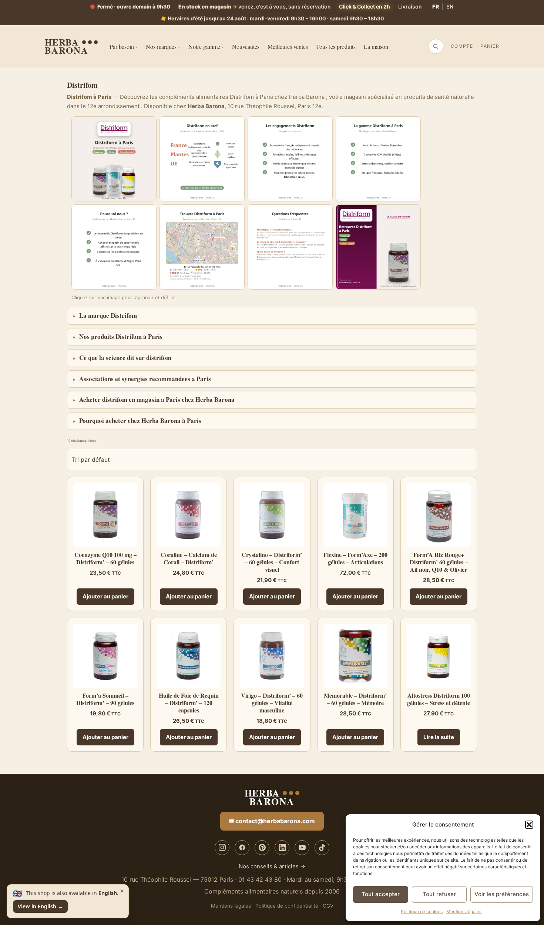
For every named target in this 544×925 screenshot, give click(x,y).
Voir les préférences (501, 894)
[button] (529, 824)
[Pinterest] (262, 847)
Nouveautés (245, 46)
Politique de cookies (422, 911)
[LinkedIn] (282, 847)
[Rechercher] (435, 46)
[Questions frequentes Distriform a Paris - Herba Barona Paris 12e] (290, 247)
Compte (462, 46)
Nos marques (161, 46)
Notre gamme (204, 46)
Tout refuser (439, 894)
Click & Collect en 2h (364, 6)
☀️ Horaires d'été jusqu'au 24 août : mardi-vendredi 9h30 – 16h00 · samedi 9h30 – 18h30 (272, 18)
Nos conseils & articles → (272, 866)
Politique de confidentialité (286, 906)
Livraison (410, 6)
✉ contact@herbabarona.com (272, 821)
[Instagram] (222, 847)
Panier (489, 46)
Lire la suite (438, 737)
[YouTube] (302, 847)
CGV (328, 906)
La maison (376, 46)
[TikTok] (322, 847)
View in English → (40, 906)
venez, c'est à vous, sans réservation (254, 6)
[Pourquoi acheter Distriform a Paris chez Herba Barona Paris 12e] (114, 247)
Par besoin (122, 46)
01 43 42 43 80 (260, 879)
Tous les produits (336, 46)
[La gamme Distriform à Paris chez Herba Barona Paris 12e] (378, 158)
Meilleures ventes (288, 46)
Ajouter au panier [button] (105, 596)
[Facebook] (242, 847)
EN (450, 6)
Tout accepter (381, 894)
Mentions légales (463, 911)
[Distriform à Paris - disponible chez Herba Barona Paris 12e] (114, 158)
